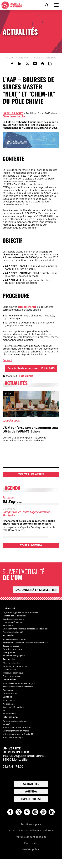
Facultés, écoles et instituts (14, 615)
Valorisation (8, 690)
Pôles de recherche (14, 116)
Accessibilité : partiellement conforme (31, 830)
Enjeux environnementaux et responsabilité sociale (25, 628)
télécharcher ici (27, 306)
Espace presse (31, 799)
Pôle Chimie (26, 375)
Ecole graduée (9, 652)
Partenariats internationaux (15, 721)
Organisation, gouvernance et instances (20, 612)
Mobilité (6, 724)
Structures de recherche (13, 619)
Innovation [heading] (9, 679)
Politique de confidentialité (31, 836)
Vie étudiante (8, 703)
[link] (12, 63)
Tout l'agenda (31, 545)
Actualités (31, 784)
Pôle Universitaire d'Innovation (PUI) (19, 683)
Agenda (31, 791)
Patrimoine (8, 625)
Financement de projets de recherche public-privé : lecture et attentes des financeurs (29, 522)
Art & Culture (8, 700)
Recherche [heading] (9, 659)
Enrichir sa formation (12, 649)
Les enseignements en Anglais (16, 730)
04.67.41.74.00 (13, 766)
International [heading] (10, 717)
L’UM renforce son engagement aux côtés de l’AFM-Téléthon (30, 429)
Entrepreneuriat (10, 693)
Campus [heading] (7, 696)
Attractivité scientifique (13, 672)
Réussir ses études (11, 646)
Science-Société (9, 669)
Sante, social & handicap (13, 707)
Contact (7, 360)
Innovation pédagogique (14, 655)
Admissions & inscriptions (14, 639)
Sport (5, 710)
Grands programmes (12, 676)
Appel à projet (13, 113)
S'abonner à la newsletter (36, 590)
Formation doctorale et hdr (15, 666)
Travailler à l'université (13, 632)
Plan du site (31, 843)
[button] (35, 63)
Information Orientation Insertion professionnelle (25, 642)
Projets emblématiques (13, 622)
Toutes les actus (31, 474)
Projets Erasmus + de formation (17, 727)
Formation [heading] (9, 635)
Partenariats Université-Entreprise (18, 686)
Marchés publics (31, 849)
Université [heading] (9, 608)
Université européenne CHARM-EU (18, 734)
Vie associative (9, 713)
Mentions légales (31, 824)
